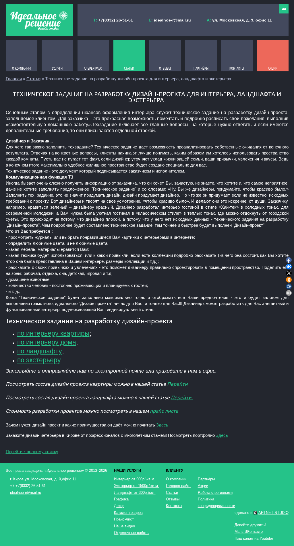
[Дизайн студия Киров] (39, 20)
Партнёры (206, 479)
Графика (121, 499)
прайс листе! (165, 411)
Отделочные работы (131, 533)
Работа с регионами (215, 492)
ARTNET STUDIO (273, 512)
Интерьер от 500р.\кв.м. (134, 479)
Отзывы (172, 499)
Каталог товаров (128, 512)
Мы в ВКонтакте (249, 531)
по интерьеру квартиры (53, 333)
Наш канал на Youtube (254, 538)
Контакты (174, 506)
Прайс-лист (124, 519)
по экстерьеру (38, 360)
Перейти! (178, 384)
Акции (203, 486)
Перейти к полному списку (32, 451)
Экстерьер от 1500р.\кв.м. (136, 486)
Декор (119, 506)
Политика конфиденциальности (215, 502)
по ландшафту (39, 351)
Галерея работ (178, 486)
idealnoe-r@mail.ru (172, 20)
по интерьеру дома (46, 342)
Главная (14, 78)
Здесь (162, 424)
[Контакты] (284, 8)
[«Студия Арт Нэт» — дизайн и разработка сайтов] (255, 512)
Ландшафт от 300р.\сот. (135, 492)
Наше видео (124, 526)
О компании (176, 479)
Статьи (33, 78)
